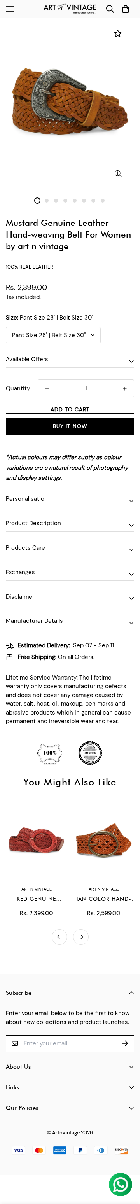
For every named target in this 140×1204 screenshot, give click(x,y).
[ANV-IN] (70, 9)
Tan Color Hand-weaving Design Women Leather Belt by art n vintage (103, 899)
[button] (125, 9)
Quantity (18, 388)
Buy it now (70, 426)
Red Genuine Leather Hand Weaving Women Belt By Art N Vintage (36, 899)
